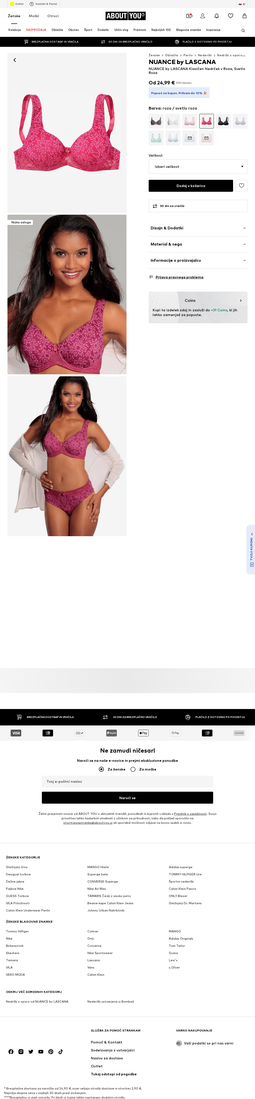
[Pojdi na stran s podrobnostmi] (156, 121)
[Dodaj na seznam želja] (242, 186)
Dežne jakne (15, 881)
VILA (9, 967)
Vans (90, 967)
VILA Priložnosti (18, 903)
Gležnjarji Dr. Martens (185, 903)
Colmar (92, 931)
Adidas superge (180, 867)
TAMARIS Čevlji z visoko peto (109, 896)
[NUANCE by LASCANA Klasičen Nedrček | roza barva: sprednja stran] (67, 133)
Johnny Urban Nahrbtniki (106, 910)
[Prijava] (203, 16)
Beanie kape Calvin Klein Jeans (110, 903)
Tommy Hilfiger (17, 931)
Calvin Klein (95, 974)
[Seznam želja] (231, 16)
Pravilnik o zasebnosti (190, 814)
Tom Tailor (177, 946)
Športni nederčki (181, 881)
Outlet (19, 3)
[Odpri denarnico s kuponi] (189, 16)
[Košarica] (245, 16)
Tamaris (12, 960)
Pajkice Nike (15, 889)
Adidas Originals (181, 938)
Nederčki (205, 55)
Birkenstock (14, 946)
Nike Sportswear (100, 953)
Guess (173, 953)
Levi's (173, 960)
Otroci (53, 16)
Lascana (93, 960)
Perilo (188, 55)
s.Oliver (174, 967)
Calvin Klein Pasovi (182, 889)
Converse (94, 946)
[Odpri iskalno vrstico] (242, 30)
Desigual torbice (18, 874)
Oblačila (171, 55)
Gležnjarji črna (16, 867)
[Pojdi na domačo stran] (33, 1032)
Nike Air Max (96, 889)
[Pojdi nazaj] (14, 60)
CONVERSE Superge (102, 881)
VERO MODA (15, 974)
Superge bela (97, 874)
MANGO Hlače (98, 867)
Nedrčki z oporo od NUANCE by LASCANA (37, 1001)
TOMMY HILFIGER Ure (185, 874)
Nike (9, 938)
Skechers (12, 953)
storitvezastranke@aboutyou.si (88, 823)
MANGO (175, 931)
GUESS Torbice (17, 896)
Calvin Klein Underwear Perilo (28, 910)
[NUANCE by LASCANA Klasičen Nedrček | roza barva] (67, 456)
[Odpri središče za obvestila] (217, 16)
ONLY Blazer (178, 896)
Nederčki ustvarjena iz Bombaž (110, 1001)
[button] (198, 166)
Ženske (14, 16)
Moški (34, 16)
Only (90, 938)
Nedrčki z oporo (229, 55)
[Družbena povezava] (11, 1052)
